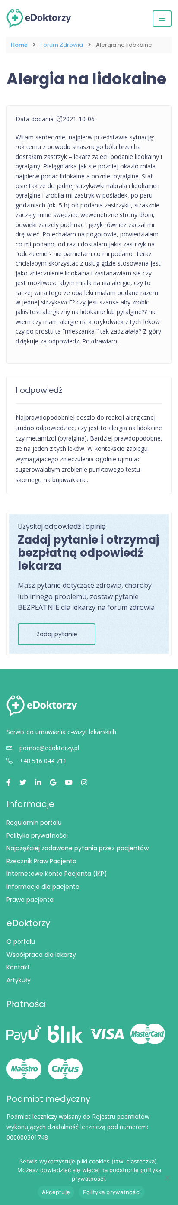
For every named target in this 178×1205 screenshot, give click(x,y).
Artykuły (18, 980)
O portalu (20, 941)
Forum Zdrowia (62, 45)
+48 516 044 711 (43, 761)
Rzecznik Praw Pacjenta (41, 861)
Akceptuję (56, 1192)
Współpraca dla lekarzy (41, 954)
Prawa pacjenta (30, 899)
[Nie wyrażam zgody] (167, 1177)
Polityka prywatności (37, 835)
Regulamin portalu (34, 822)
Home (19, 45)
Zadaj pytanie (56, 634)
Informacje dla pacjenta (42, 886)
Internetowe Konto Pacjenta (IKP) (56, 873)
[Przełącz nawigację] (162, 18)
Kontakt (18, 967)
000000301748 (27, 1137)
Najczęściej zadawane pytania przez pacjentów (77, 848)
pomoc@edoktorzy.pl (49, 748)
